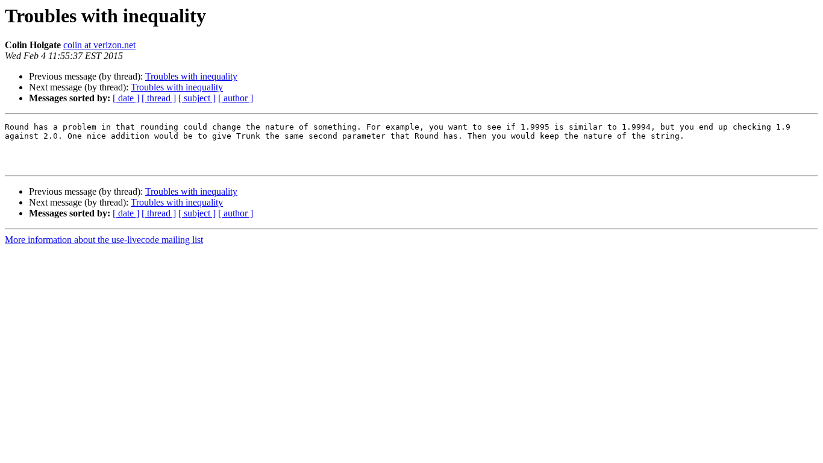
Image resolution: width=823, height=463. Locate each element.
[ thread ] (159, 98)
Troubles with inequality (191, 76)
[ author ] (235, 98)
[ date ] (126, 98)
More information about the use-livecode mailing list (104, 240)
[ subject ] (197, 98)
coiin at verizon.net (99, 45)
